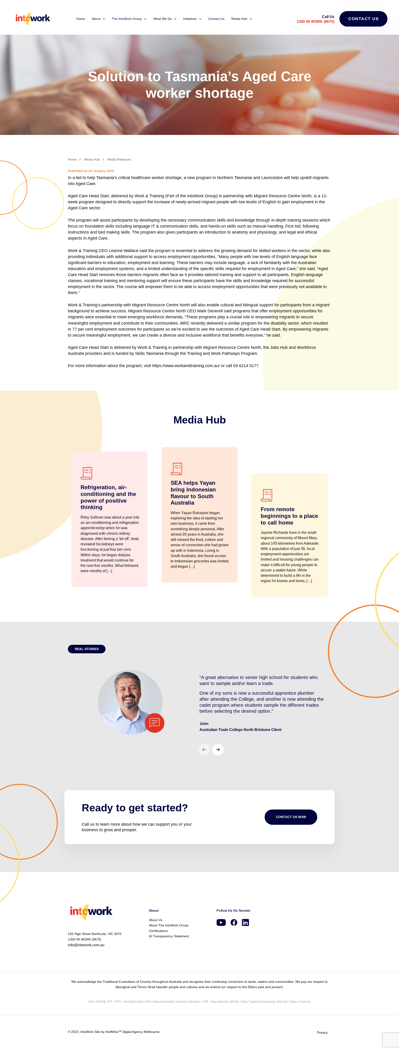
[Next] (218, 749)
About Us (155, 920)
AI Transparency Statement (169, 936)
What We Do (162, 19)
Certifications (158, 931)
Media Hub (239, 19)
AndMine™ (112, 1032)
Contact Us (216, 19)
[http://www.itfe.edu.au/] (202, 1001)
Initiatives (190, 19)
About (96, 19)
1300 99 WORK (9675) (315, 22)
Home (80, 19)
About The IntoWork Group (168, 925)
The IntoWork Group (127, 19)
